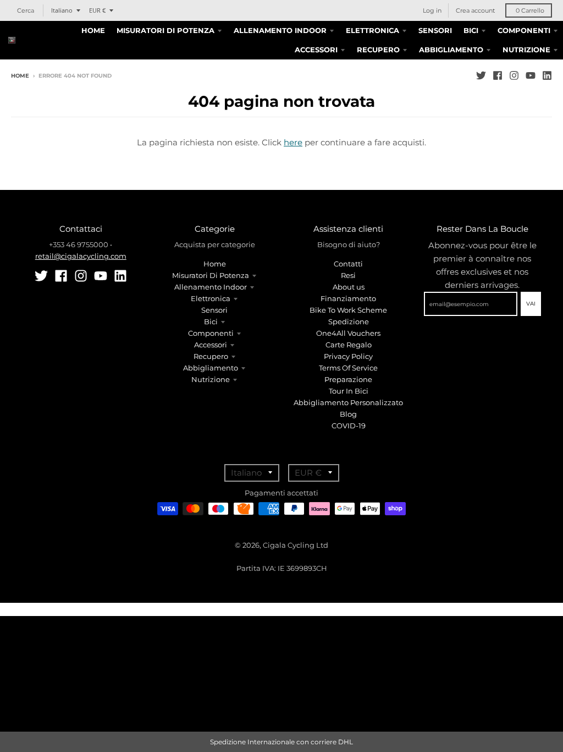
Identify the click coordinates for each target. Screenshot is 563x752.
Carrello (530, 10)
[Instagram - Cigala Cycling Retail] (514, 75)
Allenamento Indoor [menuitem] (280, 30)
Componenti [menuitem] (524, 30)
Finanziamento (348, 298)
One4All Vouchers (348, 333)
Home (20, 75)
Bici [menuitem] (470, 30)
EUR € (97, 10)
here (293, 142)
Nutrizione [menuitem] (526, 49)
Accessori (210, 344)
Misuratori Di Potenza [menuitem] (165, 30)
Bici (211, 321)
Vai (531, 303)
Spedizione (348, 321)
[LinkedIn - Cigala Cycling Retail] (547, 75)
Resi (348, 275)
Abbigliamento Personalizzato (348, 402)
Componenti (211, 333)
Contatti (348, 263)
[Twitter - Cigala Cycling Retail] (481, 75)
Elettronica (210, 298)
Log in (432, 10)
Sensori (214, 310)
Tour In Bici (348, 390)
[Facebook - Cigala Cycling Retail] (498, 75)
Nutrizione (210, 379)
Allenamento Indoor (210, 286)
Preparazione (348, 379)
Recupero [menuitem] (378, 49)
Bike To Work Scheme (348, 310)
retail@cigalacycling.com (80, 256)
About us (349, 286)
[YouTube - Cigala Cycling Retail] (531, 75)
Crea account (475, 10)
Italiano (62, 10)
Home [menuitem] (93, 30)
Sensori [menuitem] (435, 30)
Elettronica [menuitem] (372, 30)
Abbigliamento (210, 367)
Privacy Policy (348, 356)
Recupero (211, 356)
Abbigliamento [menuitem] (451, 49)
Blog (348, 414)
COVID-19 (349, 425)
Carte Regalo (348, 344)
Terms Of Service (348, 367)
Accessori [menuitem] (316, 49)
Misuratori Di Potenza (210, 275)
